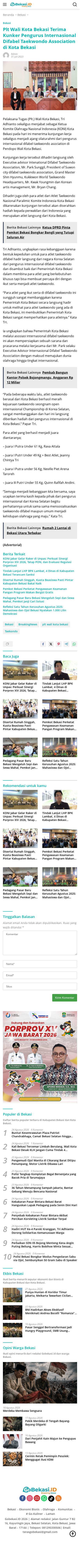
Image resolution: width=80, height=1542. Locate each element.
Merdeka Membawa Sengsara (22, 1411)
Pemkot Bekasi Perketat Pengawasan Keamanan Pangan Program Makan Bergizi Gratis (35, 590)
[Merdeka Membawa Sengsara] (40, 1383)
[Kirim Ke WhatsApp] (74, 644)
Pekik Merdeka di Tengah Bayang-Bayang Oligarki (47, 1422)
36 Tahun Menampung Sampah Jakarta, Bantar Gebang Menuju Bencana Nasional (42, 1189)
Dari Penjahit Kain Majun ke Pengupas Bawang (50, 1440)
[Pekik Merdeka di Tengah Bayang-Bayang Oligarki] (12, 1424)
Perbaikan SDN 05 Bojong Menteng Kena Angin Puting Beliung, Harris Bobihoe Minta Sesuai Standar (43, 1244)
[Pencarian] (75, 4)
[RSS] (58, 1498)
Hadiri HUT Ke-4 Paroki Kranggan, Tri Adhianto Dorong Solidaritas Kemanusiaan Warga (43, 1230)
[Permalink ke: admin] (6, 55)
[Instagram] (30, 1498)
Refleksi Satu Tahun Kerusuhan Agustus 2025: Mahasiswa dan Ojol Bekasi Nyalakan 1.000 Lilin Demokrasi (34, 610)
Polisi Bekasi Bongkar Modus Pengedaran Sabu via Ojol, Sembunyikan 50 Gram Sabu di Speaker (45, 1258)
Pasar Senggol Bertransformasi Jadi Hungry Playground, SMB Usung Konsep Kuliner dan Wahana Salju (48, 1329)
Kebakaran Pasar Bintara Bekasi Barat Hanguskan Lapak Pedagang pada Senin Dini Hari (44, 1203)
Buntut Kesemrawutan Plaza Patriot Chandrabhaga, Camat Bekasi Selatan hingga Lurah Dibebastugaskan (41, 1134)
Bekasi (7, 23)
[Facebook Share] (43, 644)
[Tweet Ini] (51, 644)
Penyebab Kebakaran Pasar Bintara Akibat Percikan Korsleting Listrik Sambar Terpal (40, 1217)
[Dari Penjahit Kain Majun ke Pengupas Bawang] (12, 1441)
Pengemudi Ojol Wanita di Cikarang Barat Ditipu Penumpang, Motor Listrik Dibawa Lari (44, 1162)
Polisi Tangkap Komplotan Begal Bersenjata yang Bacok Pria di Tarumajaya (44, 1175)
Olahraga (49, 1509)
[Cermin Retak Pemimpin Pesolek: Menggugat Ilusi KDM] (12, 1459)
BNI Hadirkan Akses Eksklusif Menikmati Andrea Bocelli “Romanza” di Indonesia (50, 1311)
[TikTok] (51, 1499)
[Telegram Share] (66, 644)
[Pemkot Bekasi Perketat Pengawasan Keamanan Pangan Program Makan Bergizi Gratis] (59, 709)
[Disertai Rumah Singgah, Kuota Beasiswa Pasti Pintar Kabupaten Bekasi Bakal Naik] (20, 709)
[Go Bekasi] (20, 4)
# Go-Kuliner (34, 1514)
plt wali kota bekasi (55, 624)
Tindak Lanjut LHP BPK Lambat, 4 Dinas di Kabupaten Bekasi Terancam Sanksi (38, 572)
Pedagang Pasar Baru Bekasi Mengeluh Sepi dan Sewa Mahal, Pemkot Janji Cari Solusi (38, 599)
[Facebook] (22, 1498)
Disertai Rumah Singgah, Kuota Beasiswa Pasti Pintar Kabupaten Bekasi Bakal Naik (38, 581)
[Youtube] (37, 1498)
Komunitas (65, 1509)
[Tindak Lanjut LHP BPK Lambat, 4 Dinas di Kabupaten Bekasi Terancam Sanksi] (59, 670)
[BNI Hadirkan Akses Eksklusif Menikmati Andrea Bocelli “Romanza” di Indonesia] (12, 1312)
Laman (50, 1514)
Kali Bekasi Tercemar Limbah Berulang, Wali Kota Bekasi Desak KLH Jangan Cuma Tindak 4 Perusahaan (44, 1148)
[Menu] (5, 4)
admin (14, 54)
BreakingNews (27, 624)
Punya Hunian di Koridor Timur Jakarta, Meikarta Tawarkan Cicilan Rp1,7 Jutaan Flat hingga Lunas (48, 1293)
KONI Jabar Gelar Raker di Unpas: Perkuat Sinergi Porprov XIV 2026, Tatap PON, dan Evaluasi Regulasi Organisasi (37, 562)
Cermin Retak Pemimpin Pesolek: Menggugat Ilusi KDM (47, 1457)
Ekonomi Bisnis (29, 1509)
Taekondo (11, 631)
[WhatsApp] (44, 1498)
